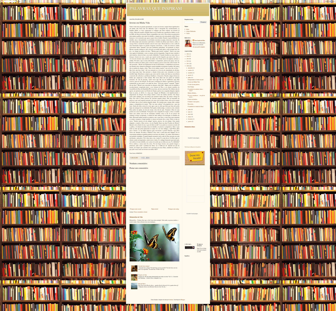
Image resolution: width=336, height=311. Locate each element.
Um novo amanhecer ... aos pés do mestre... (196, 96)
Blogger (183, 299)
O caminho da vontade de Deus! (196, 106)
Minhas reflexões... (192, 93)
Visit (193, 147)
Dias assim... (191, 104)
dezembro (190, 68)
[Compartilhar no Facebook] (147, 158)
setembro (190, 73)
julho (189, 77)
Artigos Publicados (191, 31)
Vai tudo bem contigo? (143, 266)
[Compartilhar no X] (145, 158)
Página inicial (154, 209)
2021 (188, 54)
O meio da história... (193, 99)
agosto (190, 75)
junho (189, 109)
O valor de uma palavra (193, 84)
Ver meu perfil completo (199, 47)
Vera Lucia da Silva (199, 40)
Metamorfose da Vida (136, 217)
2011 (188, 63)
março (189, 116)
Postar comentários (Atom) (140, 212)
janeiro (190, 121)
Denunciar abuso (190, 127)
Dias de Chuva (141, 283)
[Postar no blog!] (144, 158)
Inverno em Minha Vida (194, 82)
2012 (188, 61)
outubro (190, 70)
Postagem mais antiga (173, 209)
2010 (188, 66)
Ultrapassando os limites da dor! (196, 79)
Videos (188, 33)
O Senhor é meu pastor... (194, 101)
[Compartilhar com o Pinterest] (149, 158)
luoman (171, 299)
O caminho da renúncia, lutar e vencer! (195, 89)
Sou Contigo (191, 87)
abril (189, 114)
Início (187, 29)
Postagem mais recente (135, 209)
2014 (188, 56)
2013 (188, 58)
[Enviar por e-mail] (142, 158)
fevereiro (190, 119)
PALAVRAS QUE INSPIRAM (156, 8)
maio (189, 112)
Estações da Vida (142, 275)
